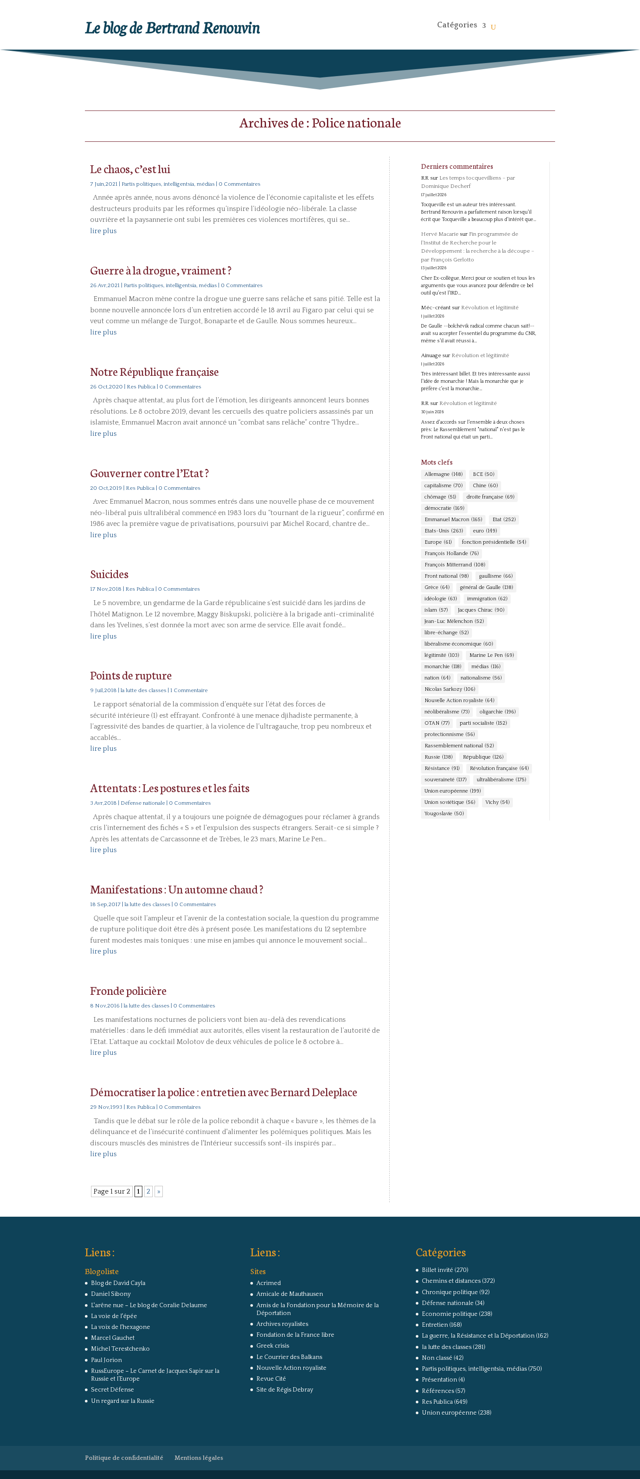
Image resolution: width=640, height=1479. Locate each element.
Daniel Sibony (111, 1294)
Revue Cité (271, 1378)
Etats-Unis (443, 531)
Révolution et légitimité (490, 307)
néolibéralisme (446, 712)
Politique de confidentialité (124, 1458)
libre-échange (446, 633)
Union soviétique (449, 802)
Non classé (437, 1358)
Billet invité (437, 1270)
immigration (487, 599)
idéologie (440, 599)
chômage (440, 497)
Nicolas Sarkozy (449, 689)
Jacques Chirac (481, 610)
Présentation (439, 1379)
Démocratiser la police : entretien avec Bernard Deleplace (223, 1091)
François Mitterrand (454, 565)
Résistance (441, 768)
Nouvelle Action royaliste (459, 700)
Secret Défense (112, 1389)
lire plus (103, 231)
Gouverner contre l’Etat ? (149, 472)
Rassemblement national (459, 746)
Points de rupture (131, 674)
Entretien (435, 1325)
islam (436, 610)
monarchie (442, 666)
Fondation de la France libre (295, 1335)
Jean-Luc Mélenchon (454, 621)
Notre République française (154, 371)
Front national (446, 576)
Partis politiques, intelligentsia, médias (168, 184)
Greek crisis (272, 1345)
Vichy (497, 802)
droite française (490, 497)
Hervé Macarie (439, 234)
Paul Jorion (106, 1360)
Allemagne (443, 474)
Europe (437, 542)
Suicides (109, 573)
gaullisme (495, 576)
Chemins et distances (451, 1281)
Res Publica (141, 387)
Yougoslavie (444, 813)
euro (485, 531)
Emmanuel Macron (453, 519)
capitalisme (443, 486)
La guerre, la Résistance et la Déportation (478, 1335)
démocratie (444, 508)
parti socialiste (483, 723)
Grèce (436, 587)
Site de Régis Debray (284, 1389)
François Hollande (451, 553)
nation (437, 678)
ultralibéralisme (501, 780)
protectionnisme (449, 734)
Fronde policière (128, 990)
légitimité (441, 655)
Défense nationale (143, 803)
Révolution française (499, 768)
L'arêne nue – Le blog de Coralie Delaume (149, 1305)
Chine (485, 486)
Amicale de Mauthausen (289, 1294)
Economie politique (450, 1314)
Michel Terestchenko (120, 1348)
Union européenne (452, 791)
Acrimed (268, 1283)
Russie (438, 757)
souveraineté (445, 780)
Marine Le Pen (491, 655)
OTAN (436, 723)
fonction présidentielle (494, 542)
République (483, 757)
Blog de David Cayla (118, 1283)
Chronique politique (450, 1292)
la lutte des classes (143, 690)
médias (486, 666)
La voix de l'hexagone (120, 1327)
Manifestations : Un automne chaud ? (176, 888)
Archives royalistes (282, 1324)
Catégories (457, 25)
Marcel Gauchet (113, 1338)
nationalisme (481, 678)
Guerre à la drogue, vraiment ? (161, 269)
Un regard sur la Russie (123, 1401)
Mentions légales (199, 1458)
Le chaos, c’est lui (130, 168)
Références (438, 1391)
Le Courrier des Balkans (289, 1357)
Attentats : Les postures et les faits (169, 787)
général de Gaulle (486, 587)
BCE (483, 474)
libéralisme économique (458, 644)
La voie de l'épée (114, 1316)
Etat (503, 519)
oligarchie (497, 712)
